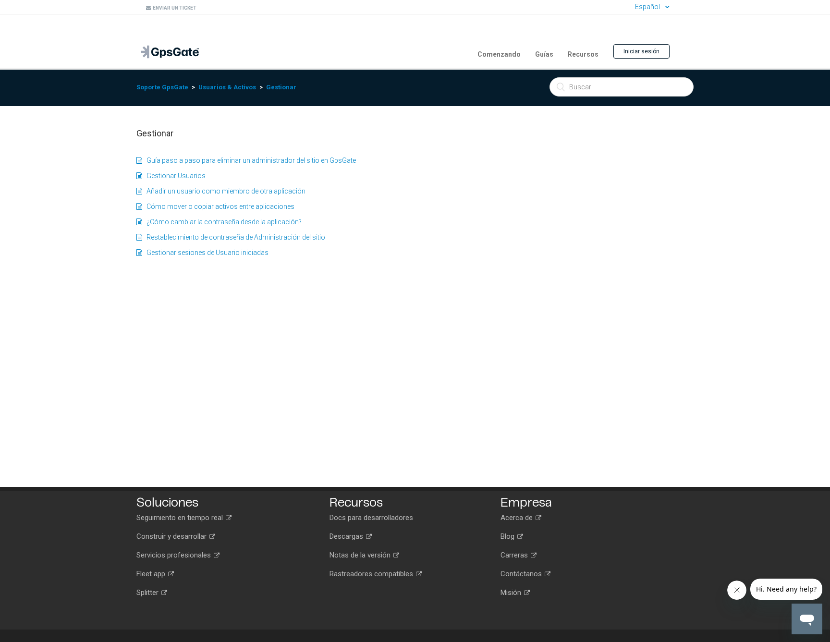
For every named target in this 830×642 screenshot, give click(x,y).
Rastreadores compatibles (372, 573)
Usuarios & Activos (227, 87)
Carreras (515, 555)
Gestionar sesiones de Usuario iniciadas (205, 252)
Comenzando (499, 54)
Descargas (347, 536)
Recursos (583, 54)
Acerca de (517, 517)
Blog (508, 536)
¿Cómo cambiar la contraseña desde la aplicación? (222, 222)
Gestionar (281, 87)
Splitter (148, 592)
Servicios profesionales (174, 555)
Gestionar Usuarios (174, 176)
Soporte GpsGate (162, 87)
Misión (511, 592)
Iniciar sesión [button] (641, 51)
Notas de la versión (361, 555)
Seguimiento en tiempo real (180, 517)
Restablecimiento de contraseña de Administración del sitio (233, 237)
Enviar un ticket (173, 8)
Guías (544, 54)
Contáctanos (522, 573)
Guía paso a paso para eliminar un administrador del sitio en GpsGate (249, 160)
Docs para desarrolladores (371, 517)
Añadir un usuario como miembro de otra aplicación (223, 191)
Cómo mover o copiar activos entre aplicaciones (218, 206)
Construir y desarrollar (172, 536)
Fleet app (151, 573)
